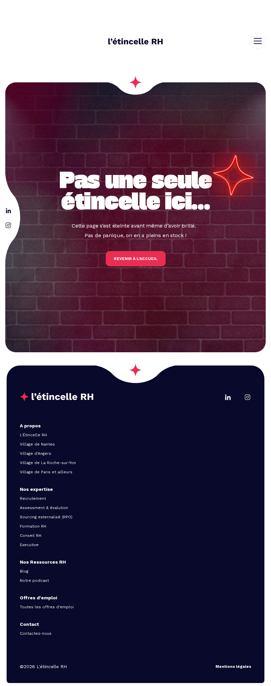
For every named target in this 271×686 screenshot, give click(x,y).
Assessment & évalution (44, 507)
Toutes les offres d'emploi (47, 607)
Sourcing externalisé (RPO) (46, 517)
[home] (135, 41)
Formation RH (33, 526)
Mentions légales (233, 666)
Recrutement (33, 498)
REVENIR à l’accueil (136, 258)
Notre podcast (34, 580)
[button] (260, 41)
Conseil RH (30, 535)
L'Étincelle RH (33, 435)
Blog (24, 571)
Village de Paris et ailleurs (46, 472)
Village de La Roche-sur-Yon (48, 462)
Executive (29, 544)
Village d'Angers (35, 453)
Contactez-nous (36, 633)
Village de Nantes (37, 444)
